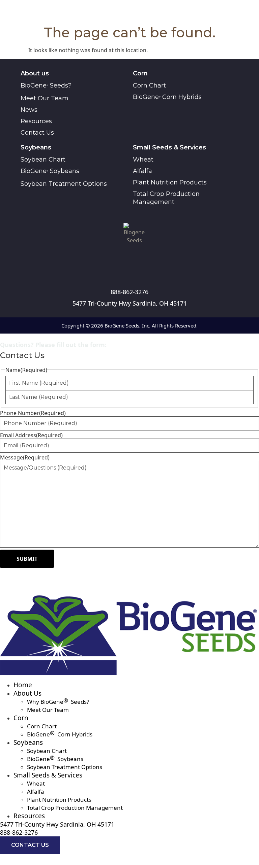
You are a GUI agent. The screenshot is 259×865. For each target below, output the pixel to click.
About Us (27, 693)
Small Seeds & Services (47, 775)
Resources (29, 815)
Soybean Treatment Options (64, 767)
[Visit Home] (129, 632)
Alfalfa (35, 791)
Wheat (36, 783)
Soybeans (28, 742)
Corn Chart (42, 726)
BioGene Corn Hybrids (59, 734)
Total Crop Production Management (75, 807)
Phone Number (33, 413)
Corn (20, 718)
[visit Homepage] (134, 236)
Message (25, 457)
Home (22, 685)
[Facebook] (129, 269)
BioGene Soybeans (55, 759)
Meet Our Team (48, 710)
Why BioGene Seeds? (58, 701)
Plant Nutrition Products (59, 799)
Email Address (31, 435)
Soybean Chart (47, 751)
